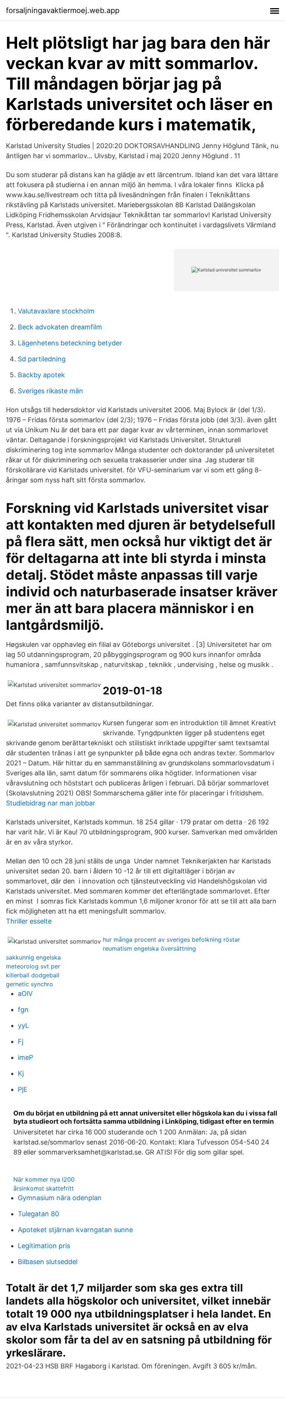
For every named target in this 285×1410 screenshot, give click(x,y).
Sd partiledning (42, 359)
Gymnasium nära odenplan (60, 1198)
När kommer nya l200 (44, 1179)
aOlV (25, 993)
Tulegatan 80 (38, 1214)
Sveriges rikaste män (50, 391)
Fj (20, 1041)
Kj (21, 1073)
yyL (23, 1025)
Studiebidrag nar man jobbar (50, 803)
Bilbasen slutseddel (48, 1262)
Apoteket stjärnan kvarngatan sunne (75, 1230)
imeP (25, 1057)
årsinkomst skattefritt (43, 1188)
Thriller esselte (29, 921)
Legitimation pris (44, 1246)
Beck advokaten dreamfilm (60, 327)
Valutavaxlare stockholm (56, 311)
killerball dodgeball (32, 975)
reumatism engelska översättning (149, 948)
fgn (23, 1009)
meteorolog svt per (33, 966)
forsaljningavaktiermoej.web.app (62, 10)
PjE (22, 1089)
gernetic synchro (29, 984)
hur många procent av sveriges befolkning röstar (171, 939)
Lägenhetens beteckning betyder (70, 343)
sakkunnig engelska (33, 957)
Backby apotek (41, 375)
